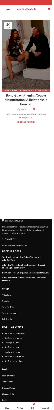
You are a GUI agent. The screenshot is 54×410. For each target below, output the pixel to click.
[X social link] (22, 3)
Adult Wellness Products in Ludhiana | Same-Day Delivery (24, 279)
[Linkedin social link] (29, 3)
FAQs (4, 400)
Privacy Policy (8, 388)
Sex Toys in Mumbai (13, 338)
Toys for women (9, 313)
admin (23, 109)
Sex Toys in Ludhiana (14, 361)
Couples (6, 301)
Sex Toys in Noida (12, 352)
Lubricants (7, 319)
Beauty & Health (17, 90)
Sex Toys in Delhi (12, 342)
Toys (4, 307)
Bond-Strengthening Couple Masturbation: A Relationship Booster (26, 99)
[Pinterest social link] (26, 3)
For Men (10, 307)
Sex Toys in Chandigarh (15, 333)
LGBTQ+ (41, 90)
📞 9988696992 (9, 239)
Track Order (7, 381)
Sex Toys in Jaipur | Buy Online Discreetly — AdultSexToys (21, 258)
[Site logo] (26, 9)
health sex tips (30, 90)
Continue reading (26, 122)
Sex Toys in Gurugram (14, 356)
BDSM (7, 90)
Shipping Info (8, 394)
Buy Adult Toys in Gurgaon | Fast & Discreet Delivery (25, 272)
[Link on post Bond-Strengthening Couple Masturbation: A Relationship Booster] (26, 55)
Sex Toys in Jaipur (12, 347)
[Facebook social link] (19, 3)
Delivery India (8, 375)
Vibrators (6, 295)
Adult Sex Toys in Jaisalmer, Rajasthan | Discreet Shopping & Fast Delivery (23, 266)
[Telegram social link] (33, 3)
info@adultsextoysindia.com (15, 245)
